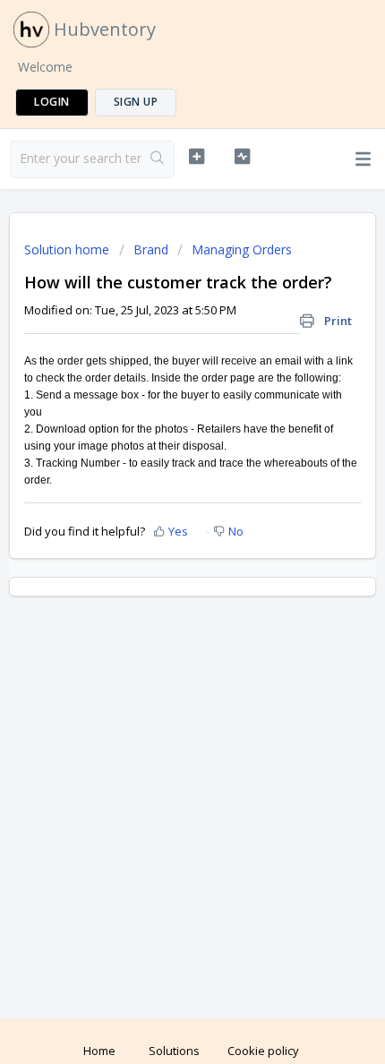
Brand (150, 249)
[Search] (157, 159)
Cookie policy (263, 1051)
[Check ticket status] (242, 157)
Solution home (68, 249)
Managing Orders (242, 249)
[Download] (159, 522)
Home (99, 1051)
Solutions (174, 1051)
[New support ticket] (196, 157)
